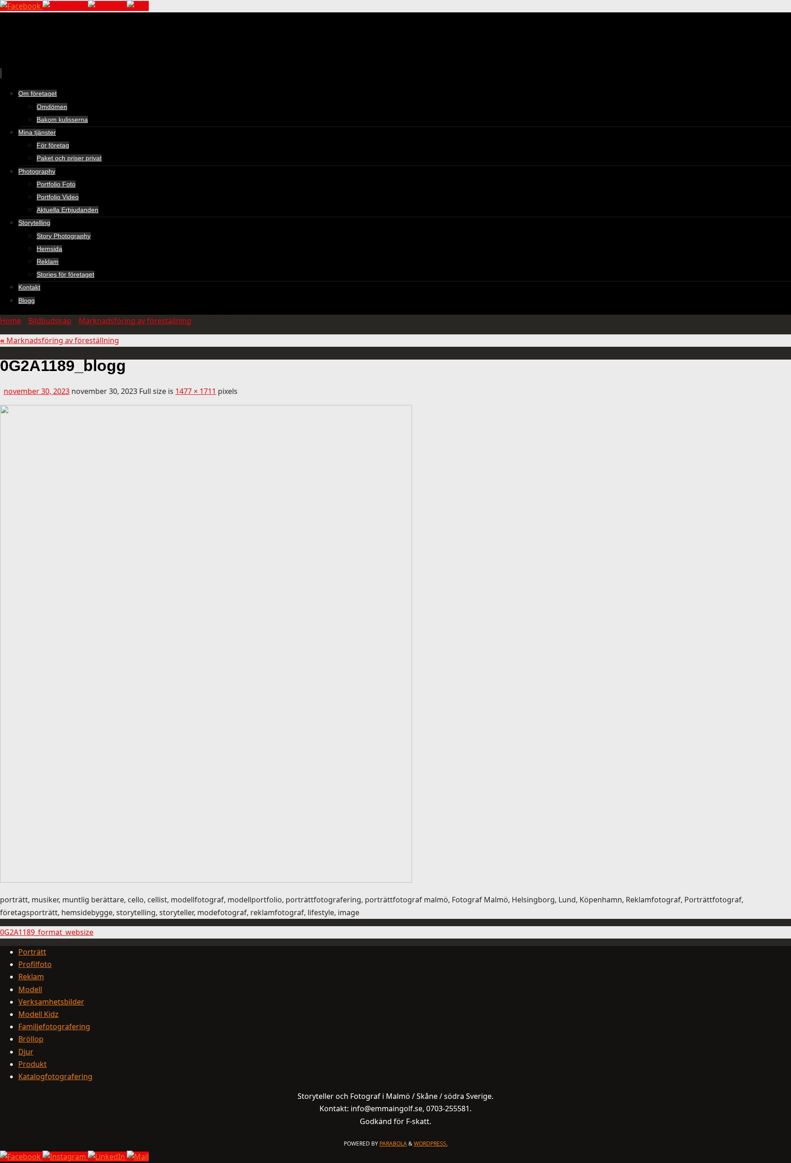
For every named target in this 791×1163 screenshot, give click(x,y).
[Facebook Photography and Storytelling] (21, 6)
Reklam (31, 977)
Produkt (32, 1064)
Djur (25, 1052)
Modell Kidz (38, 1014)
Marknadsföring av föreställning (135, 321)
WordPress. (431, 1143)
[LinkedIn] (107, 6)
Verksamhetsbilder (51, 1002)
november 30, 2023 (37, 391)
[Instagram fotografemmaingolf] (65, 6)
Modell (30, 989)
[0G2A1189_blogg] (206, 880)
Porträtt (32, 952)
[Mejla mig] (138, 6)
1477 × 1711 (195, 391)
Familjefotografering (54, 1026)
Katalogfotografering (55, 1076)
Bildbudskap (49, 321)
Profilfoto (35, 964)
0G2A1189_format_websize (46, 932)
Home (10, 321)
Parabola (393, 1143)
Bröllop (30, 1039)
